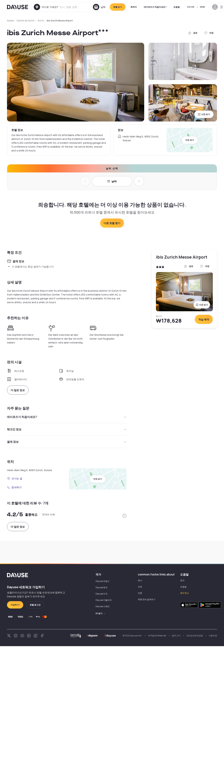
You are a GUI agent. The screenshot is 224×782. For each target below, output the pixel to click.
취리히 (40, 20)
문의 (182, 580)
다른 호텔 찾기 (112, 223)
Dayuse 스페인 (103, 606)
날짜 (114, 181)
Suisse (10, 20)
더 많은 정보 (18, 390)
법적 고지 (176, 635)
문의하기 (17, 487)
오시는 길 (17, 478)
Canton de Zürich (25, 20)
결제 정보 (13, 442)
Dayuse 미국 (101, 593)
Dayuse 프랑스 (103, 581)
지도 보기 (189, 139)
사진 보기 (205, 114)
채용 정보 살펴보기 (146, 599)
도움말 (176, 6)
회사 (140, 580)
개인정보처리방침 (194, 635)
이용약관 (213, 635)
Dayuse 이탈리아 (104, 600)
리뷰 (140, 586)
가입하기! (15, 604)
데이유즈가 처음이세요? (155, 6)
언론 (140, 593)
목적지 (134, 6)
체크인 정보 (14, 429)
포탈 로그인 (35, 604)
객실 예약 (203, 319)
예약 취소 (184, 593)
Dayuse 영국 (101, 587)
